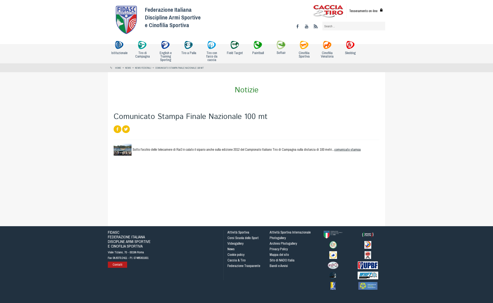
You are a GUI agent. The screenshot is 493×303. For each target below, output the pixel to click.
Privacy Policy (279, 249)
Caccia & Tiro (236, 260)
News (231, 249)
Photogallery (278, 237)
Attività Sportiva (238, 232)
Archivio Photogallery (283, 243)
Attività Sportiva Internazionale (290, 232)
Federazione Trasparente (243, 265)
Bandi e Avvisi (279, 265)
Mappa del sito (279, 254)
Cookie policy (235, 254)
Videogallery (235, 243)
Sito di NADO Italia (282, 260)
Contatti (117, 264)
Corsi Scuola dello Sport (243, 237)
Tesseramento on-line (363, 10)
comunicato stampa (347, 149)
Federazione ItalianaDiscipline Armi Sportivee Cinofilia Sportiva (173, 17)
